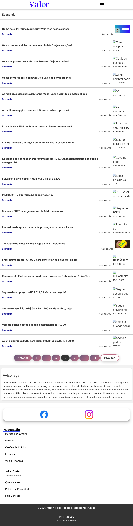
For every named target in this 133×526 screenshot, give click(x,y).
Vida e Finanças (14, 460)
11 (94, 357)
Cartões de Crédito (15, 447)
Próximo (109, 357)
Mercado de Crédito (16, 433)
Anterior (22, 357)
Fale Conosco (12, 495)
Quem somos (12, 482)
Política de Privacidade (17, 489)
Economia (10, 454)
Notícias (9, 440)
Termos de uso (13, 475)
